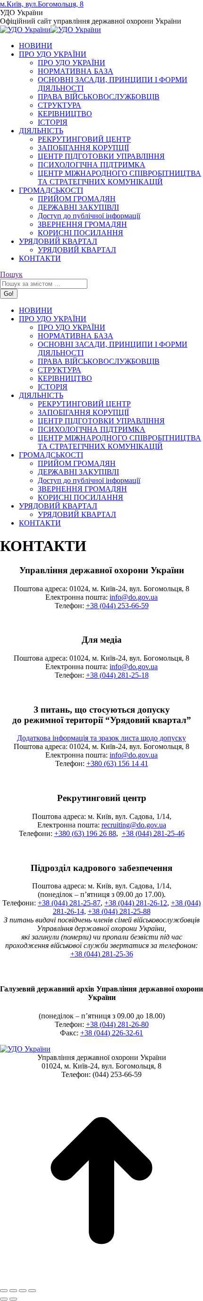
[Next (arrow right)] (13, 1299)
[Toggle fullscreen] (22, 1290)
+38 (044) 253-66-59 (117, 606)
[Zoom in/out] (32, 1290)
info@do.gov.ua (134, 597)
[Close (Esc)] (4, 1290)
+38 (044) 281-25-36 (101, 954)
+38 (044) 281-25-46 (153, 833)
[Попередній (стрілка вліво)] (4, 1299)
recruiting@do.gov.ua (134, 825)
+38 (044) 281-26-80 (117, 1024)
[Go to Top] (101, 1279)
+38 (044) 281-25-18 (117, 675)
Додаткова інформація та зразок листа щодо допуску (101, 738)
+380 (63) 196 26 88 (85, 833)
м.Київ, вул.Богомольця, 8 (42, 4)
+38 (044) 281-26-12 (135, 903)
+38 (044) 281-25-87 (69, 903)
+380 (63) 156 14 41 (117, 763)
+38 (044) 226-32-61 (111, 1033)
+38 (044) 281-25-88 (119, 911)
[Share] (13, 1290)
